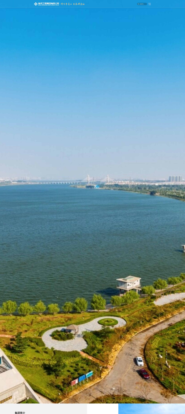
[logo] (46, 4)
